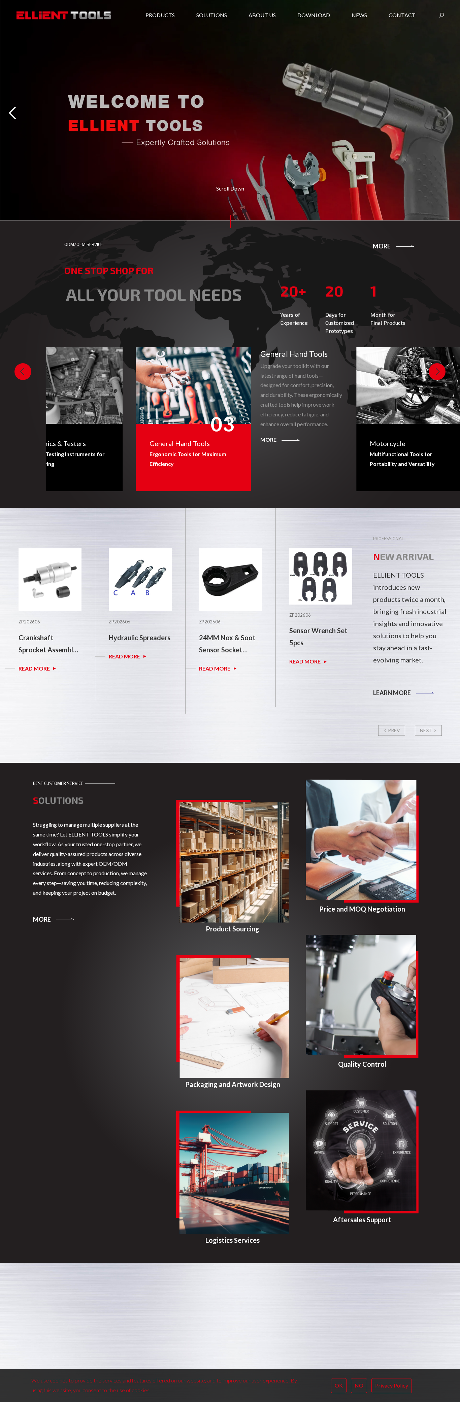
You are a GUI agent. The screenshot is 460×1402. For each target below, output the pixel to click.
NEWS (285, 1320)
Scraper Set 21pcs (316, 638)
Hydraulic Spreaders (49, 638)
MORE (382, 246)
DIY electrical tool (72, 1356)
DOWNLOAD (251, 1320)
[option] (50, 605)
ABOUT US (217, 1320)
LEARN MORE (392, 692)
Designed (44, 1340)
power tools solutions (53, 1349)
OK (339, 1385)
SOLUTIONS (183, 1320)
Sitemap (82, 1340)
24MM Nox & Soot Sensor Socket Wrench (137, 645)
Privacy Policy (391, 1385)
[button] (446, 113)
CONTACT (318, 1320)
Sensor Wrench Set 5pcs (228, 636)
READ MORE (34, 656)
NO (359, 1385)
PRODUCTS (149, 1320)
